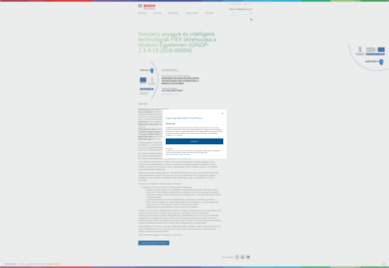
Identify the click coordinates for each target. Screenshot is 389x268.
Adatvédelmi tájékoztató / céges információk (178, 154)
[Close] (222, 114)
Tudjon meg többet (177, 135)
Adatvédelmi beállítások (181, 150)
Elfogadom (194, 141)
